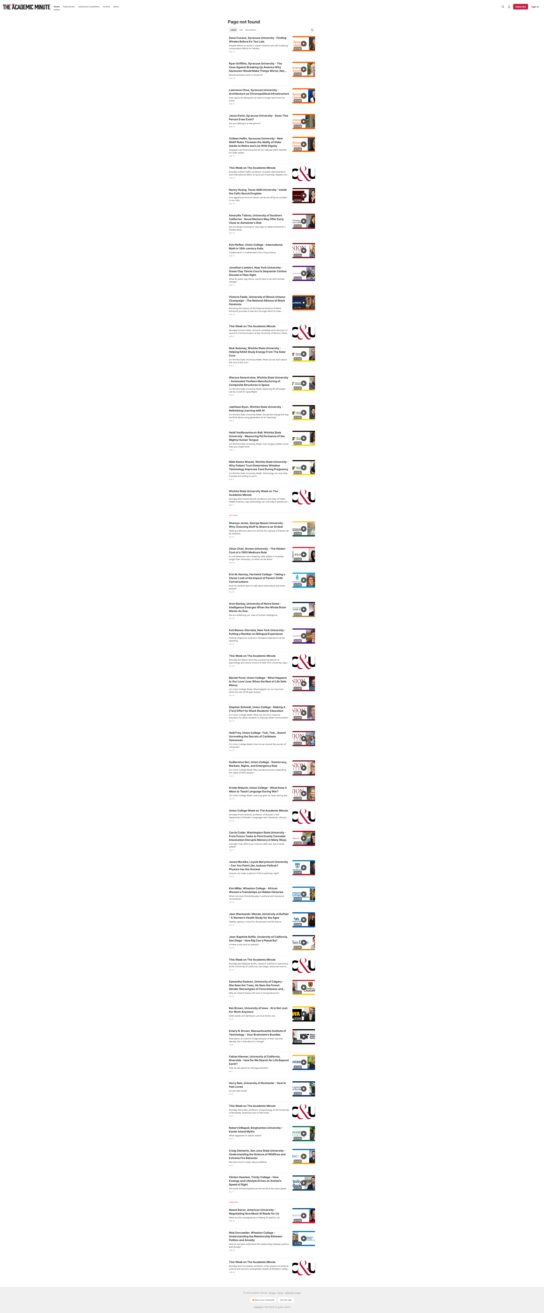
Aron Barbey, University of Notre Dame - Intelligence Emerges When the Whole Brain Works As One (257, 607)
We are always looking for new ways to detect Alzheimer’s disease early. (257, 228)
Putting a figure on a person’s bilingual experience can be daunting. (257, 639)
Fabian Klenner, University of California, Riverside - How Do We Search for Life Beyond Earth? (259, 1060)
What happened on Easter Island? (245, 1135)
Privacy (272, 1292)
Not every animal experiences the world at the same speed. (258, 1188)
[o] (304, 43)
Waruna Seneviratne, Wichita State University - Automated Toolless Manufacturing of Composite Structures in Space (258, 381)
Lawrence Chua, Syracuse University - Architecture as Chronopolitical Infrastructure (259, 91)
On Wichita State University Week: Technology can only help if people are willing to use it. (258, 474)
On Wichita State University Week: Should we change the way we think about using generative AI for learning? (259, 416)
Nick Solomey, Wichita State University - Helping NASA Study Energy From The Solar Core (257, 352)
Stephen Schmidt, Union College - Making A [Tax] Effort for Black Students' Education (257, 709)
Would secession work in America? (246, 74)
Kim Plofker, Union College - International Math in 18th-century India (255, 246)
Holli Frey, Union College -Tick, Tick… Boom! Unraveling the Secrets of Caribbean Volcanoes (257, 736)
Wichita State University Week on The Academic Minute (253, 493)
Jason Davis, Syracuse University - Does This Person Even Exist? (258, 117)
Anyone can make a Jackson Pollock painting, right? (254, 873)
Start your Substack (264, 1300)
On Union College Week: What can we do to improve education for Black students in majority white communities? (258, 716)
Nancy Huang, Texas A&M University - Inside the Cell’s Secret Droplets (258, 191)
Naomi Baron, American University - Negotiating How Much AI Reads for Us (254, 1211)
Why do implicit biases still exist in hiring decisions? (254, 992)
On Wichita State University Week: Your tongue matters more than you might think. (258, 445)
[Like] (231, 55)
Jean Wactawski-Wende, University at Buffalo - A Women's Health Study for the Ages (259, 915)
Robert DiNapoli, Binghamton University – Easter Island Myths (256, 1129)
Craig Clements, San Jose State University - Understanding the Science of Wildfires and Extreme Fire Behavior (257, 1154)
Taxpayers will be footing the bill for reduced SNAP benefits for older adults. (258, 151)
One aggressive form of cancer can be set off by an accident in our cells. (258, 199)
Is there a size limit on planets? (244, 944)
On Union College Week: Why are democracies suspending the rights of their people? (257, 771)
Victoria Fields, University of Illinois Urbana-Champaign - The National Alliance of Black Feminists (257, 300)
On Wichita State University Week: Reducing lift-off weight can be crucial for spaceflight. (257, 390)
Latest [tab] (233, 30)
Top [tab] (241, 30)
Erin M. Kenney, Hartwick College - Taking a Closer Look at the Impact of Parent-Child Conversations (257, 578)
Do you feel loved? (238, 1090)
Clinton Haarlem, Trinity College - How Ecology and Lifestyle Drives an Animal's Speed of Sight (255, 1181)
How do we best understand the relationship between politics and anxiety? (259, 1245)
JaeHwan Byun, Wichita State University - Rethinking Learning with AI (256, 408)
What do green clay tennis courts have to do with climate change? (256, 280)
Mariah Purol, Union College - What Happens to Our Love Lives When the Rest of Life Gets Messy (258, 681)
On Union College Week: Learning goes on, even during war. (258, 795)
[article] (272, 46)
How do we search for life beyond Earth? (248, 1067)
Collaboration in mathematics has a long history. (252, 252)
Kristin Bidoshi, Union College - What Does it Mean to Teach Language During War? (258, 789)
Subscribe (520, 6)
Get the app (286, 1300)
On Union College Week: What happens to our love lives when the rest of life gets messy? (256, 690)
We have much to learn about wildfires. (248, 1162)
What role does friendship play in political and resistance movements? (256, 897)
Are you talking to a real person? (245, 123)
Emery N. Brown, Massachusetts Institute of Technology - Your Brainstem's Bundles (257, 1032)
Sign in (535, 6)
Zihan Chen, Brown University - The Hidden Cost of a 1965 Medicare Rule (257, 550)
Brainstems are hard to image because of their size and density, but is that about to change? (256, 1040)
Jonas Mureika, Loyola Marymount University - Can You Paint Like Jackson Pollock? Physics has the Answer (258, 865)
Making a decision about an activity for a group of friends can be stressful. (259, 532)
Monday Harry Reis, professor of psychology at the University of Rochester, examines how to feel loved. (259, 1111)
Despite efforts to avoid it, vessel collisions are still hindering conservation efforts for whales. (258, 47)
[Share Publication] (509, 6)
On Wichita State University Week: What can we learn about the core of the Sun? (258, 361)
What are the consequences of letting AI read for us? (254, 1217)
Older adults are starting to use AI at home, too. (252, 1015)
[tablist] (243, 30)
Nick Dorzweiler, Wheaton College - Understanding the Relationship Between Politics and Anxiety (255, 1236)
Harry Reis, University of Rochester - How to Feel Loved (257, 1084)
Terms (280, 1292)
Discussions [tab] (250, 30)
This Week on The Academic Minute (252, 167)
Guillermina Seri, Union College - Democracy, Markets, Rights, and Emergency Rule (258, 764)
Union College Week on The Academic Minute (258, 810)
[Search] (503, 6)
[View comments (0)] (249, 55)
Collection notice (293, 1292)
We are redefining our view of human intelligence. (253, 615)
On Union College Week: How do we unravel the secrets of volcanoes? (257, 745)
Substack (258, 1307)
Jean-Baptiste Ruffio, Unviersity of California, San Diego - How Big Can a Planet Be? (258, 938)
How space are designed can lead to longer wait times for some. (257, 99)
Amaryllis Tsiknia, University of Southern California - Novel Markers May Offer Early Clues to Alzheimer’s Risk (256, 219)
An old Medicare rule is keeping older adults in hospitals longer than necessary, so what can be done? (256, 558)
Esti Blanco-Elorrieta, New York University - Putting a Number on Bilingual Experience (257, 632)
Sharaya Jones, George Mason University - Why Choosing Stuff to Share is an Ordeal (257, 524)
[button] (56, 6)
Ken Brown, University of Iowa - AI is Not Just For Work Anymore (258, 1010)
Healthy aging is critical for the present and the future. (255, 921)
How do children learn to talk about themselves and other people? (257, 587)
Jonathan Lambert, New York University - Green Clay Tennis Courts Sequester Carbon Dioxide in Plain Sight (258, 271)
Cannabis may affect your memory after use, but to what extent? (256, 845)
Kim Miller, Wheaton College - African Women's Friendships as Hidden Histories (256, 890)
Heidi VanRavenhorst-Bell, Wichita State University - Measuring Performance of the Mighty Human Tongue (257, 436)
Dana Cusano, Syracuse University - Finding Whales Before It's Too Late (257, 39)
